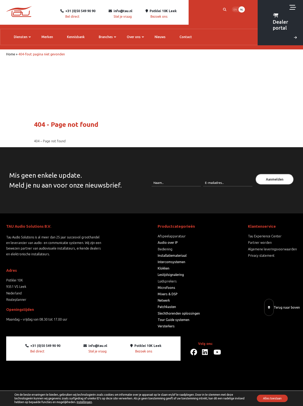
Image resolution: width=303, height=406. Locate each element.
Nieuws (160, 37)
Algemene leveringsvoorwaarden (272, 249)
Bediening (165, 249)
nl (241, 9)
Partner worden (260, 242)
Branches (106, 37)
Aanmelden (274, 179)
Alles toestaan (272, 398)
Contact (186, 37)
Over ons (134, 37)
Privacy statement (261, 255)
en (235, 9)
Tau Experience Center (265, 236)
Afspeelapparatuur (172, 236)
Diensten (20, 37)
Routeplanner (16, 299)
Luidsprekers (167, 281)
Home (10, 54)
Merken (47, 37)
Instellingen (84, 402)
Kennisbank (76, 37)
